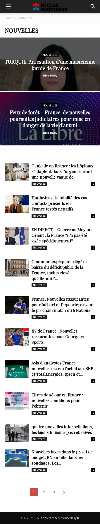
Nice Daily (50, 75)
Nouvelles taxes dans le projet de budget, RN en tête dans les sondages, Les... (62, 457)
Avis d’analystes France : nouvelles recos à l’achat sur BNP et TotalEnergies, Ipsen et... (62, 368)
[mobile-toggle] (8, 6)
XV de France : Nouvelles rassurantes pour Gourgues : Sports (59, 336)
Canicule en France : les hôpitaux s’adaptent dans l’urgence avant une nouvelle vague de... (62, 171)
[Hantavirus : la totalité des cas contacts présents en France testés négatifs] (17, 204)
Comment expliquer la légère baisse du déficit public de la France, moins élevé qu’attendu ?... (59, 270)
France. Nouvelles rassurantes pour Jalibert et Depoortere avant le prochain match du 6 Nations (63, 304)
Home (9, 18)
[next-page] (64, 492)
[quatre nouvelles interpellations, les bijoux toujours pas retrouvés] (17, 433)
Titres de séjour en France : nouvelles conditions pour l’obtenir (57, 400)
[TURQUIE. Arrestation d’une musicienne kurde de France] (50, 81)
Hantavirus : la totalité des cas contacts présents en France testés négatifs (59, 203)
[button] (93, 6)
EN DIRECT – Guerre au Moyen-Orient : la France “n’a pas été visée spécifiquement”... (62, 235)
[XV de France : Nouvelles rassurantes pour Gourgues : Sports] (17, 337)
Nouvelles (50, 55)
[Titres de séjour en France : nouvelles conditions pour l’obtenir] (17, 401)
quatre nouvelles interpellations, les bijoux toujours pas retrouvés (62, 429)
